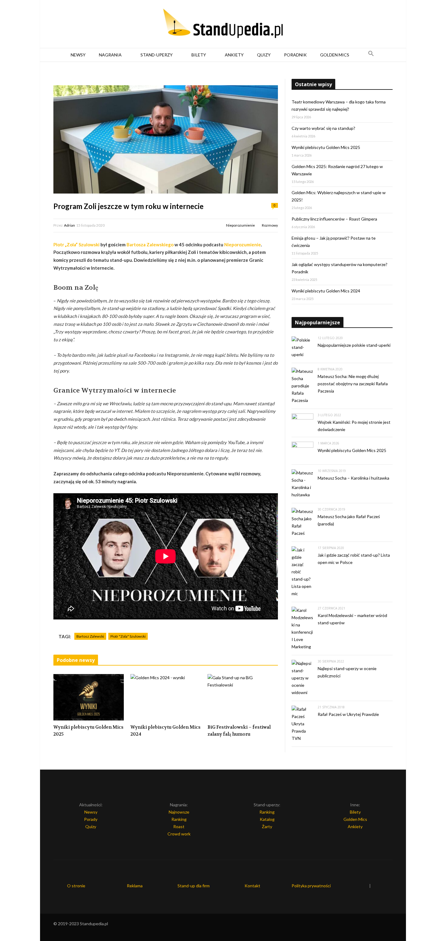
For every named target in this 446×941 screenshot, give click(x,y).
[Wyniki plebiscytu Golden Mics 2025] (88, 697)
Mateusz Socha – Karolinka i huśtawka (353, 478)
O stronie (76, 885)
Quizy (264, 54)
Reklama (135, 885)
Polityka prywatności (311, 885)
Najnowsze (179, 812)
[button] (371, 55)
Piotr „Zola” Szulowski (76, 244)
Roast (178, 826)
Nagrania (110, 54)
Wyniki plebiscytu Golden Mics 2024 (165, 730)
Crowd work (179, 833)
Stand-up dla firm (193, 885)
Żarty (267, 826)
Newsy (78, 54)
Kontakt (252, 885)
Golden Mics (334, 54)
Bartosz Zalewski (90, 636)
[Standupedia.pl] (223, 24)
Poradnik (295, 54)
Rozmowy (270, 225)
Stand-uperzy (156, 54)
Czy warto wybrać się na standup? (323, 128)
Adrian (69, 225)
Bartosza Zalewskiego (150, 244)
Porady (90, 819)
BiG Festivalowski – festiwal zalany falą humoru (239, 730)
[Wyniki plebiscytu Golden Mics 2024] (165, 697)
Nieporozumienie (240, 225)
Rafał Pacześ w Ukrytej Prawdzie (348, 714)
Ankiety (234, 54)
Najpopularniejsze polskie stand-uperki (354, 345)
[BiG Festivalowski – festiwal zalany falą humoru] (243, 697)
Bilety (198, 54)
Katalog (267, 819)
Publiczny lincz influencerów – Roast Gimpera (334, 218)
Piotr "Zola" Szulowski (128, 636)
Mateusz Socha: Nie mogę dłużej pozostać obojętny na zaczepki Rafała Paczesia (353, 383)
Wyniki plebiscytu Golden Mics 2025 (88, 730)
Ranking (179, 819)
